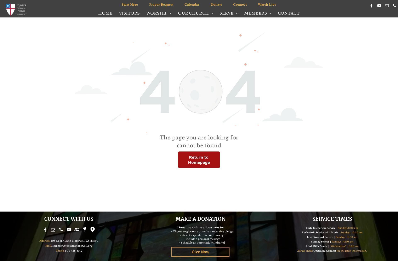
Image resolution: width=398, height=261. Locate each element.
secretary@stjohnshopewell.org (72, 245)
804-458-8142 (73, 250)
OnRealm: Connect (324, 250)
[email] (387, 6)
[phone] (394, 6)
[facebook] (371, 6)
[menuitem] (129, 4)
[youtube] (379, 6)
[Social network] (76, 230)
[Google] (92, 230)
